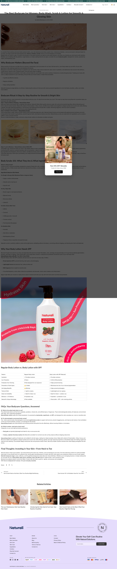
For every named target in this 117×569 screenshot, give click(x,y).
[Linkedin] (15, 559)
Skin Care (52, 4)
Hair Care (44, 4)
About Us (34, 538)
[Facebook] (6, 465)
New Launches (35, 4)
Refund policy (35, 542)
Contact (56, 538)
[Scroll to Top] (114, 561)
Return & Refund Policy (60, 542)
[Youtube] (17, 559)
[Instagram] (12, 559)
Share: (2, 465)
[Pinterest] (9, 465)
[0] (114, 4)
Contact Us (89, 4)
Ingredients (61, 4)
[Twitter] (12, 465)
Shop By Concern (78, 4)
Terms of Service (36, 544)
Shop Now (58, 171)
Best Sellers (26, 4)
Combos (69, 4)
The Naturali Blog (43, 10)
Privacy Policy (57, 540)
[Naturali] (7, 4)
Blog (33, 540)
